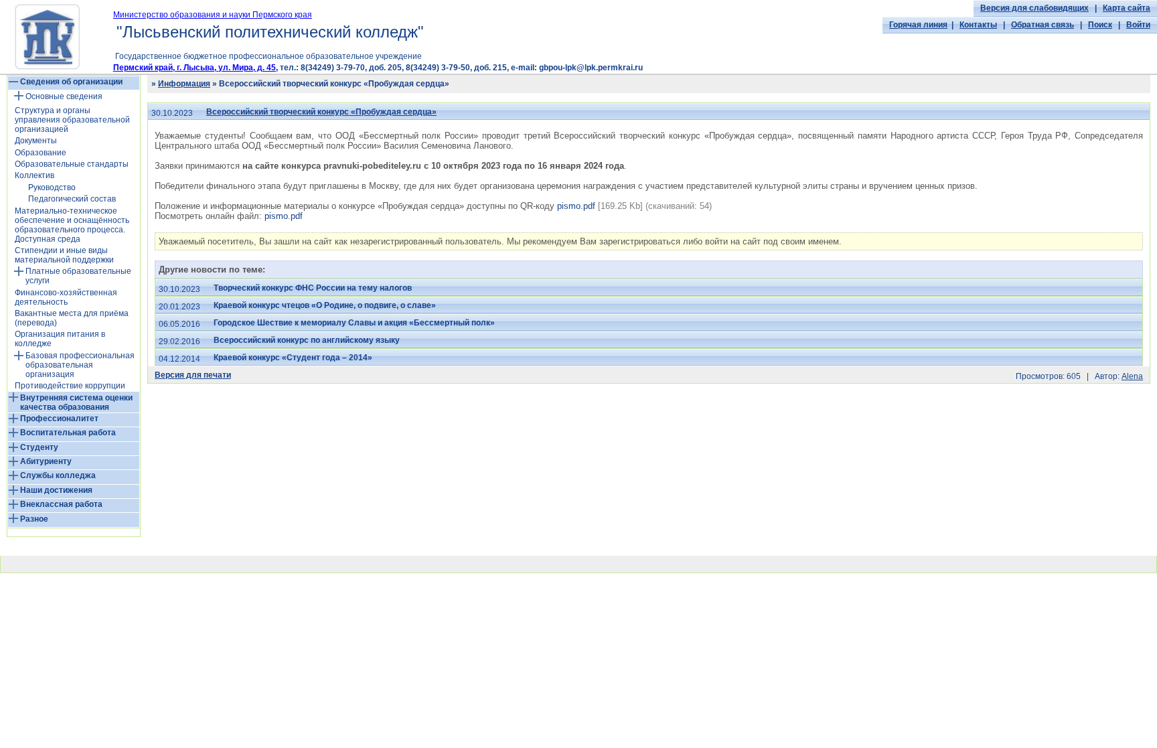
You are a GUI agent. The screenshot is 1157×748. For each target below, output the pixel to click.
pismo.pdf (576, 206)
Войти (1138, 24)
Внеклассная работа (61, 504)
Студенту (39, 447)
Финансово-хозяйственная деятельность (66, 297)
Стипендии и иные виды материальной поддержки (64, 255)
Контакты (978, 24)
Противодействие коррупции (70, 385)
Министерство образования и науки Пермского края (212, 14)
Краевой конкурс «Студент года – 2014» (293, 357)
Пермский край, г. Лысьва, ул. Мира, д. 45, (195, 67)
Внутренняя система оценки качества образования (76, 402)
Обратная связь (1042, 24)
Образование (40, 152)
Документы (36, 140)
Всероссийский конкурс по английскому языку (307, 340)
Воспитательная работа (68, 432)
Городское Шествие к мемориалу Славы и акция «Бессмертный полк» (354, 322)
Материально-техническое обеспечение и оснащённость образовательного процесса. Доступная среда (72, 225)
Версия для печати (193, 375)
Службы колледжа (58, 475)
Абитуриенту (46, 461)
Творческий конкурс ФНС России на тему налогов (313, 288)
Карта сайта (1126, 8)
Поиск (1100, 24)
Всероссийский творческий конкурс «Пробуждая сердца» (321, 112)
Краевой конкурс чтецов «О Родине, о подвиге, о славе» (325, 305)
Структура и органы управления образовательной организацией (72, 120)
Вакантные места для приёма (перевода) (72, 318)
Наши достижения (56, 490)
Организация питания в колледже (60, 338)
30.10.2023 (172, 113)
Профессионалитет (59, 418)
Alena (1132, 376)
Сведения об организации (71, 81)
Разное (34, 519)
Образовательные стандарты (72, 164)
